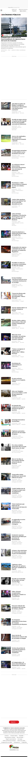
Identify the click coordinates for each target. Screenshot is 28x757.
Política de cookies (21, 740)
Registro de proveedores (11, 739)
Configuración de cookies (6, 742)
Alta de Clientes (20, 737)
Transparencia (17, 742)
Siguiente (13, 722)
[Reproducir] (2, 35)
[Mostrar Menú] (1, 10)
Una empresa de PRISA (14, 746)
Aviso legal (20, 739)
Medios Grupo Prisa (14, 750)
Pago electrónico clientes (10, 737)
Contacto (7, 735)
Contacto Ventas (13, 735)
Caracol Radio (7, 10)
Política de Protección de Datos (9, 740)
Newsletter (21, 735)
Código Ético (24, 742)
